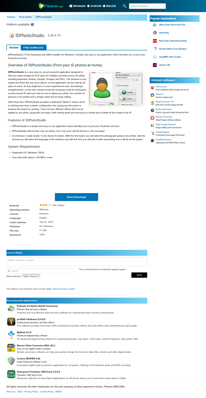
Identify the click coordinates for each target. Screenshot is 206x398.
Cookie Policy (47, 391)
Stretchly (164, 32)
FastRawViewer (164, 139)
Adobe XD (164, 65)
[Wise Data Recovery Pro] (155, 25)
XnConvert (161, 86)
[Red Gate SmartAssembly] (155, 41)
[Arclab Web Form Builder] (155, 49)
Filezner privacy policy (63, 289)
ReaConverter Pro (165, 101)
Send (139, 275)
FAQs (20, 391)
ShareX (159, 94)
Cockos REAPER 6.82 (28, 358)
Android (95, 6)
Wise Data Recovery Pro (172, 24)
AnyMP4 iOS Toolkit (170, 57)
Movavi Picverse (164, 116)
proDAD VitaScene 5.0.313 (31, 319)
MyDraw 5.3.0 (24, 332)
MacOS (111, 6)
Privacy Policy (31, 391)
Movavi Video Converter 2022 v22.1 (36, 345)
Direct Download (76, 197)
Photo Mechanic (164, 109)
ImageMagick (162, 132)
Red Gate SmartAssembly (173, 40)
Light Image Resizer (166, 124)
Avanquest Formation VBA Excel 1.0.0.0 (38, 371)
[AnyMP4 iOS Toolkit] (155, 57)
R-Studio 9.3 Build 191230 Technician (37, 306)
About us (10, 391)
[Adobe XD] (155, 65)
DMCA (58, 391)
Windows (79, 6)
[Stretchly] (155, 33)
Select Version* (14, 276)
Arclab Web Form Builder (173, 49)
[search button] (124, 6)
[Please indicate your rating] (40, 205)
